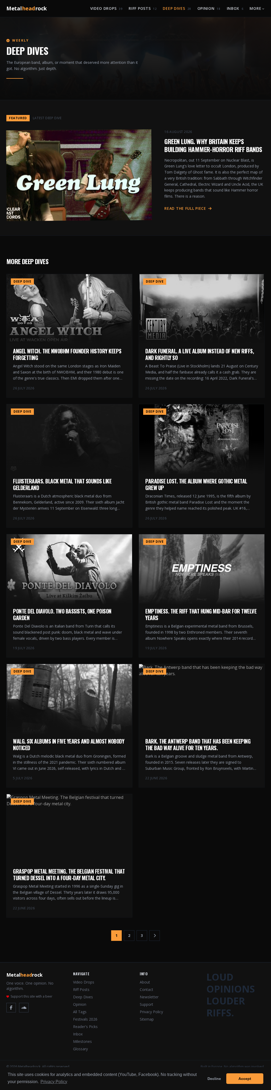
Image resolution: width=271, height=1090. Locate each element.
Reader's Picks (85, 1026)
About (145, 982)
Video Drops (106, 8)
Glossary (80, 1048)
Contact (146, 989)
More (255, 8)
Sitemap (147, 1019)
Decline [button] (214, 1078)
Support (146, 1004)
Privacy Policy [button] (53, 1081)
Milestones (82, 1041)
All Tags (80, 1011)
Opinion (208, 8)
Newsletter (149, 996)
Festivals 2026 (85, 1019)
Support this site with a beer (31, 996)
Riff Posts (142, 8)
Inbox (235, 8)
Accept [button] (244, 1078)
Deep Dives (177, 8)
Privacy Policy (151, 1011)
